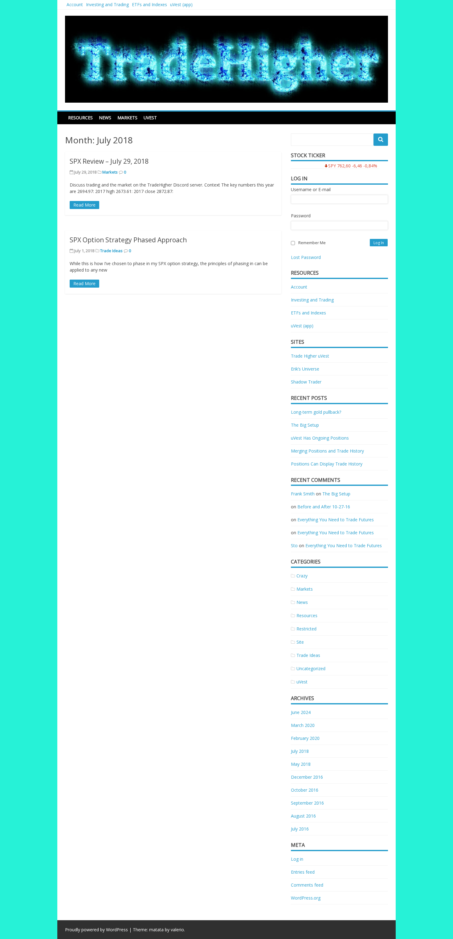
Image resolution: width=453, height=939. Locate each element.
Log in (297, 859)
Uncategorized (310, 668)
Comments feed (307, 885)
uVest (150, 118)
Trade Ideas (111, 250)
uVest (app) (181, 4)
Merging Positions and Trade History (327, 451)
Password (301, 216)
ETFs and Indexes (149, 4)
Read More (84, 205)
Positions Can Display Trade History (326, 464)
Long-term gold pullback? (316, 412)
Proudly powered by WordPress (96, 930)
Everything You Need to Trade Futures (335, 520)
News (105, 118)
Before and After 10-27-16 (323, 507)
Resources (80, 118)
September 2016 (307, 803)
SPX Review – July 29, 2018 (109, 161)
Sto (294, 545)
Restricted (306, 629)
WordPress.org (305, 898)
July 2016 (300, 829)
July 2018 (300, 751)
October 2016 (304, 790)
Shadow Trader (306, 382)
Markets (127, 118)
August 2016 (303, 816)
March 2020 (303, 725)
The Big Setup (305, 425)
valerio (177, 930)
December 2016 (307, 777)
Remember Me (312, 242)
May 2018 (301, 764)
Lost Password (306, 257)
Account (75, 4)
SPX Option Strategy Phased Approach (128, 240)
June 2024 (301, 712)
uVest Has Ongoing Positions (320, 438)
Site (300, 642)
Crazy (302, 576)
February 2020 (305, 738)
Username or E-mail (311, 189)
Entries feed (303, 872)
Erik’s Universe (305, 369)
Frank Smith (303, 494)
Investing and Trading (107, 4)
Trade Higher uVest (310, 356)
